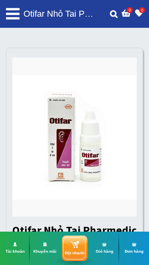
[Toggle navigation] (12, 14)
